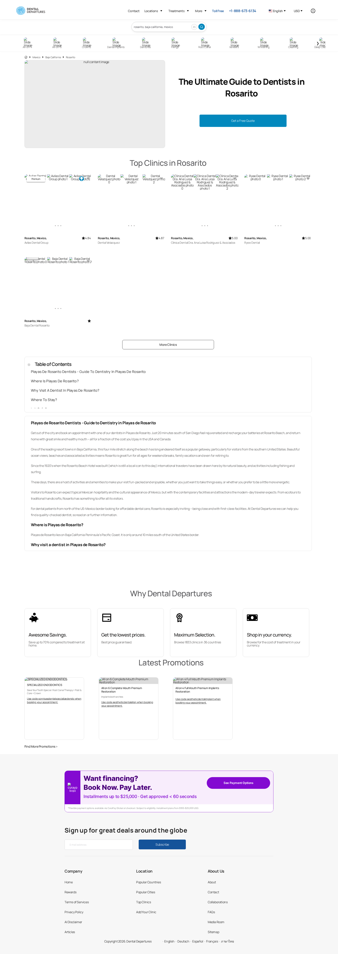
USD (297, 11)
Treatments (176, 11)
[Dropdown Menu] (161, 10)
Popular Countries (148, 882)
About (212, 882)
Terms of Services (77, 902)
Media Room (216, 922)
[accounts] (315, 10)
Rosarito (70, 57)
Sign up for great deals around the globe (126, 830)
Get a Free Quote (243, 121)
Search (201, 27)
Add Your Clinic (146, 912)
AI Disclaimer (73, 922)
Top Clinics (143, 902)
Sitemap (213, 932)
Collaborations (217, 902)
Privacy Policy (74, 912)
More (198, 11)
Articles (70, 932)
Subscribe (162, 844)
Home (69, 882)
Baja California (53, 57)
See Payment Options (238, 783)
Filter (194, 27)
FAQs (211, 912)
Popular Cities (145, 892)
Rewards (70, 892)
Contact (134, 11)
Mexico (36, 57)
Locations (151, 11)
